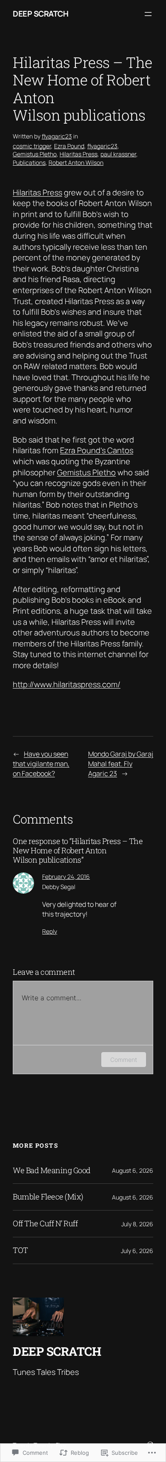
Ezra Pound (69, 146)
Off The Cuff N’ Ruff (45, 1223)
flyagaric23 (57, 136)
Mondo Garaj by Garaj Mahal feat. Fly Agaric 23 (120, 763)
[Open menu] (148, 14)
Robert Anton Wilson (76, 162)
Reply (49, 931)
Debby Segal (58, 887)
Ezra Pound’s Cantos (96, 450)
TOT (20, 1250)
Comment (123, 1059)
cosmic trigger (32, 146)
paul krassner (118, 154)
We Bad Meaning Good (52, 1170)
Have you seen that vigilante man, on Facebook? (41, 763)
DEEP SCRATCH (40, 13)
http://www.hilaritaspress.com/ (66, 684)
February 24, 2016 (66, 876)
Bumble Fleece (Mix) (48, 1197)
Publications (29, 162)
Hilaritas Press (78, 154)
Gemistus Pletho (35, 154)
